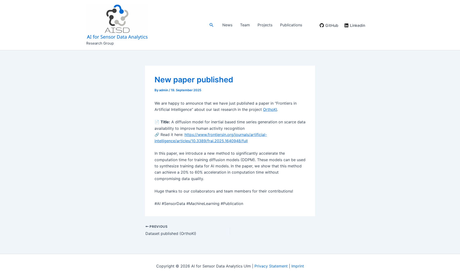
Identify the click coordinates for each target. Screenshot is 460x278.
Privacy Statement (271, 266)
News (227, 25)
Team (245, 25)
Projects (265, 25)
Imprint (297, 266)
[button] (211, 25)
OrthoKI (270, 109)
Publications (291, 25)
